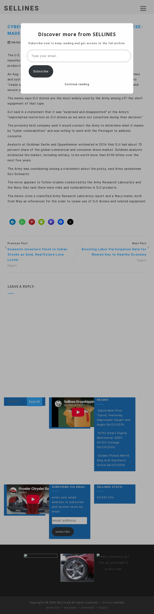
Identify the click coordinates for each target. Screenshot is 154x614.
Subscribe (41, 71)
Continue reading (77, 84)
